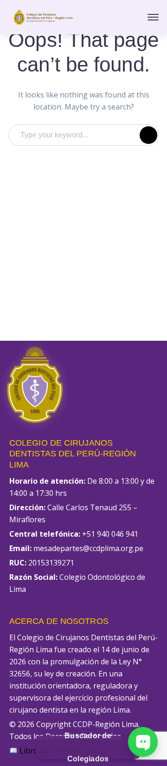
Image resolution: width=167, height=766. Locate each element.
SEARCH (148, 135)
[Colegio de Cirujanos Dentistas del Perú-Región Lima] (43, 16)
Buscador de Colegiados (87, 747)
